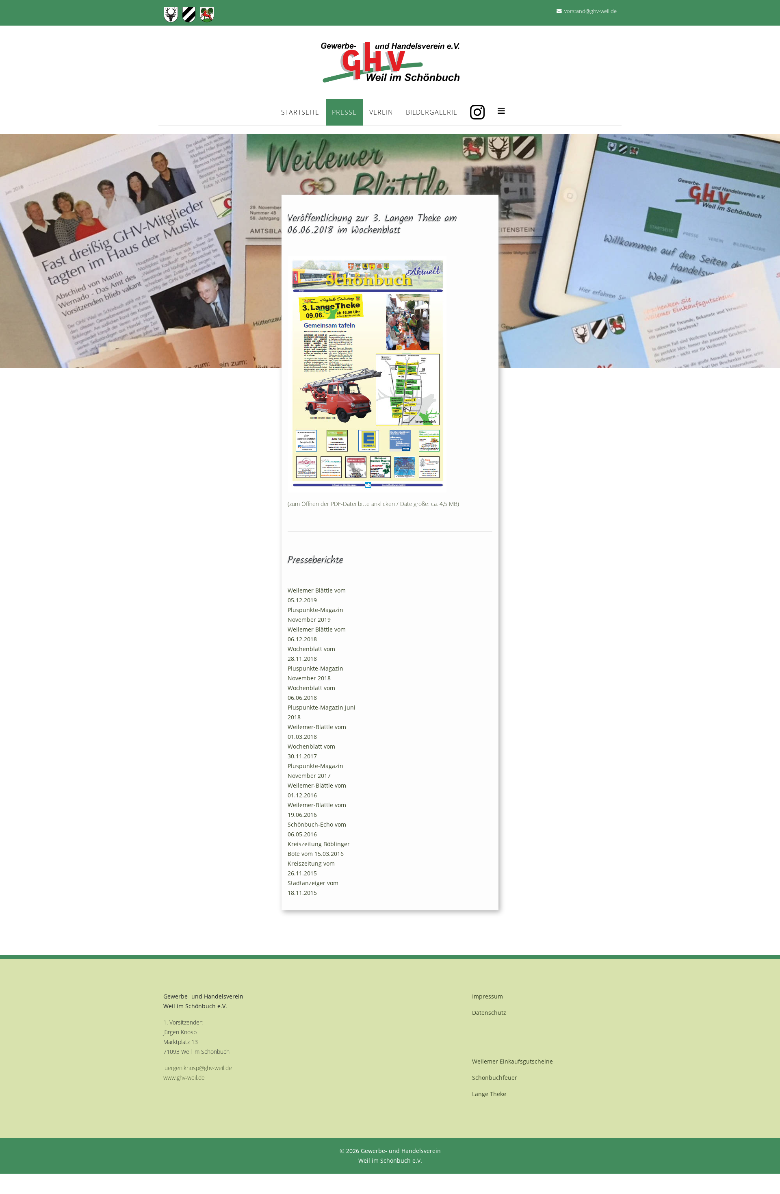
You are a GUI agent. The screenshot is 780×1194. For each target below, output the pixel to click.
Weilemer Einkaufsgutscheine (512, 1061)
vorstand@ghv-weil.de (590, 11)
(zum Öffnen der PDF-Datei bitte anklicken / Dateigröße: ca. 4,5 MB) (373, 504)
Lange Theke (489, 1094)
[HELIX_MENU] (501, 109)
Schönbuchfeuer (494, 1077)
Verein (381, 112)
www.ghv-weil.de (184, 1077)
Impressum (487, 996)
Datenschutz (489, 1012)
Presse (344, 112)
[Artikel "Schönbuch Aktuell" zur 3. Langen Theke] (390, 374)
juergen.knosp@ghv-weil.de (197, 1068)
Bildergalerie (431, 112)
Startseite (300, 112)
